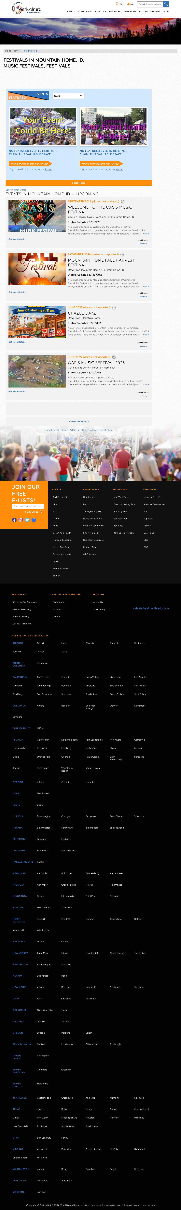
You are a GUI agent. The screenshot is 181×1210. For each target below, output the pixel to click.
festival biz (130, 11)
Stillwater (114, 896)
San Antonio (67, 1126)
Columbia (42, 1069)
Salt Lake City (44, 1137)
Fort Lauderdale (94, 739)
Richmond (139, 1149)
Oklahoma (19, 1010)
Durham (90, 918)
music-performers (92, 518)
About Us (98, 594)
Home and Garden (62, 547)
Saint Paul (91, 896)
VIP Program (120, 511)
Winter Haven (93, 768)
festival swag (90, 547)
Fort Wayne (67, 827)
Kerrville (114, 1117)
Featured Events (61, 568)
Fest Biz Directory (22, 609)
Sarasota (139, 756)
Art (54, 511)
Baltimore (66, 873)
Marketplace (84, 11)
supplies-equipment (93, 525)
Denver (114, 705)
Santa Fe (66, 964)
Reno (64, 975)
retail (86, 504)
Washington (21, 1169)
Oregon (18, 1032)
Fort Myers (115, 739)
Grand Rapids (68, 884)
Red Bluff (66, 685)
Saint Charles (117, 816)
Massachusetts (22, 861)
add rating (143, 243)
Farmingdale (92, 953)
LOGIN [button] (121, 4)
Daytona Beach (69, 739)
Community (59, 602)
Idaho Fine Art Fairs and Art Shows (62, 430)
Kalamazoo (116, 884)
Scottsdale (139, 643)
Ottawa (41, 1021)
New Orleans (68, 850)
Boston (40, 861)
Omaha (65, 941)
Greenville (66, 1069)
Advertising (99, 609)
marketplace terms (113, 1205)
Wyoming (19, 1192)
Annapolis (42, 873)
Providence (43, 1055)
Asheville (41, 918)
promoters (100, 11)
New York (19, 987)
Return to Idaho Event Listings (97, 430)
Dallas (16, 1117)
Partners (148, 525)
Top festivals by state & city (30, 635)
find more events (79, 421)
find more (78, 182)
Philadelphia (92, 1044)
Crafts (56, 518)
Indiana (18, 827)
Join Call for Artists (124, 532)
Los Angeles (140, 677)
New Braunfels (20, 1126)
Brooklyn (66, 987)
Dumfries (66, 1149)
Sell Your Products (22, 623)
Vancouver (42, 663)
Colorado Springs (91, 707)
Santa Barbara (117, 694)
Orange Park (43, 756)
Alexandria (42, 1149)
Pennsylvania (22, 1044)
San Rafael (91, 694)
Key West (42, 748)
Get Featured (120, 518)
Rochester (115, 987)
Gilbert (40, 643)
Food (55, 525)
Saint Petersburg (116, 758)
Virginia (18, 1149)
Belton (64, 1109)
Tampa (16, 768)
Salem (89, 1032)
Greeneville (67, 1097)
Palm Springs (44, 685)
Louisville (66, 839)
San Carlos (140, 685)
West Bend (67, 1180)
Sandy (64, 1137)
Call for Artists (60, 497)
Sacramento (116, 685)
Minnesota (20, 896)
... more (145, 233)
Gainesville (139, 739)
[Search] (166, 4)
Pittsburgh (115, 1044)
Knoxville (90, 1097)
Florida (18, 739)
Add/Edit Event (121, 497)
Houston (90, 1117)
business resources (93, 540)
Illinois (18, 816)
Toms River (140, 953)
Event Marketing (21, 616)
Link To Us (149, 532)
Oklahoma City (45, 1010)
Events (56, 489)
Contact (57, 616)
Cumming (66, 782)
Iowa (16, 793)
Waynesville (19, 930)
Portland (65, 1032)
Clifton (64, 953)
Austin (40, 1109)
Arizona (18, 643)
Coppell (114, 1109)
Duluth (40, 896)
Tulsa (64, 1010)
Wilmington (43, 930)
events (71, 11)
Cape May (42, 953)
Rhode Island (17, 1057)
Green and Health (62, 532)
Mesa (64, 643)
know (48, 169)
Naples (138, 748)
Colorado (19, 705)
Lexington (42, 839)
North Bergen (117, 953)
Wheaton (139, 816)
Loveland (17, 716)
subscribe (32, 511)
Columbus (91, 998)
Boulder (65, 705)
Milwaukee (42, 1180)
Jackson (41, 1192)
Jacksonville (19, 748)
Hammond (43, 850)
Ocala (16, 756)
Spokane (139, 1169)
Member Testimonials (154, 504)
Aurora (40, 705)
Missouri (18, 907)
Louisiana (19, 850)
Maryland (19, 873)
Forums (57, 609)
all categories (90, 554)
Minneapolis (67, 896)
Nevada (17, 975)
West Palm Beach (67, 769)
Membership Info (152, 497)
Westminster (116, 873)
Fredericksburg (69, 1117)
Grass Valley (92, 677)
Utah (16, 1137)
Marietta (90, 782)
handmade (89, 497)
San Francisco (44, 694)
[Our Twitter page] (27, 520)
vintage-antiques (92, 511)
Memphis (114, 1097)
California (20, 677)
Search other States (16, 189)
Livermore (115, 677)
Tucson (40, 651)
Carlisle (41, 1044)
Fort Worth (42, 1117)
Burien (64, 1169)
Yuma (64, 651)
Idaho (16, 804)
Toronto (65, 1021)
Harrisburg (67, 1044)
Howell (89, 884)
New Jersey (20, 953)
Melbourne (91, 748)
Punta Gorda (92, 756)
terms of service (92, 1205)
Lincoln (40, 941)
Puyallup (90, 1169)
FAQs (146, 547)
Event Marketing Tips (124, 504)
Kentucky (19, 839)
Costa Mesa (43, 677)
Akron (40, 998)
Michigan (19, 884)
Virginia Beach (20, 1157)
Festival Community (149, 11)
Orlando (65, 756)
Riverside (90, 685)
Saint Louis (67, 907)
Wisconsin (20, 1180)
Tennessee (20, 1097)
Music (56, 504)
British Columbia (19, 664)
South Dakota (17, 1085)
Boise (40, 804)
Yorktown (42, 1157)
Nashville (139, 1097)
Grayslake (91, 816)
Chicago (65, 816)
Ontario (18, 1021)
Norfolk (114, 1149)
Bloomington (43, 816)
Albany (40, 987)
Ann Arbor (42, 884)
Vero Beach (43, 768)
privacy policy (133, 1205)
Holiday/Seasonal (62, 540)
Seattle (113, 1169)
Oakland (17, 685)
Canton (89, 1109)
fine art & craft (91, 532)
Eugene (41, 1032)
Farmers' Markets (62, 554)
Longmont (139, 705)
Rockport (42, 1126)
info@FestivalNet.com (151, 608)
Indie (55, 561)
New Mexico (20, 964)
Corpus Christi (141, 1109)
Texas (16, 1109)
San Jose (66, 694)
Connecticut (21, 728)
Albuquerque (43, 964)
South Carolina (19, 1071)
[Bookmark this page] (34, 520)
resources (114, 11)
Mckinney (139, 1117)
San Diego (18, 694)
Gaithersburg (92, 873)
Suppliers (148, 518)
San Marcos (92, 1126)
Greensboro (116, 918)
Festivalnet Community (67, 594)
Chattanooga (44, 1097)
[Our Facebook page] (14, 520)
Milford (40, 728)
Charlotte (66, 918)
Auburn (41, 1169)
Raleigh (138, 918)
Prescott (114, 643)
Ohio (16, 998)
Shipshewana (117, 827)
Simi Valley (140, 694)
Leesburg (66, 748)
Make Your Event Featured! (30, 163)
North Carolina (19, 920)
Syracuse (139, 987)
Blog (166, 11)
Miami (113, 748)
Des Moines (43, 793)
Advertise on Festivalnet (25, 602)
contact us (149, 1205)
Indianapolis (92, 827)
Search (56, 575)
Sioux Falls (42, 1083)
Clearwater (43, 739)
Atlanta (41, 782)
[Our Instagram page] (21, 520)
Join (146, 511)
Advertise (118, 525)
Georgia (18, 782)
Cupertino (66, 677)
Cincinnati (66, 998)
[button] (122, 201)
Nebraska (19, 941)
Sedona (17, 651)
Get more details (16, 239)
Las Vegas (42, 975)
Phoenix (90, 643)
